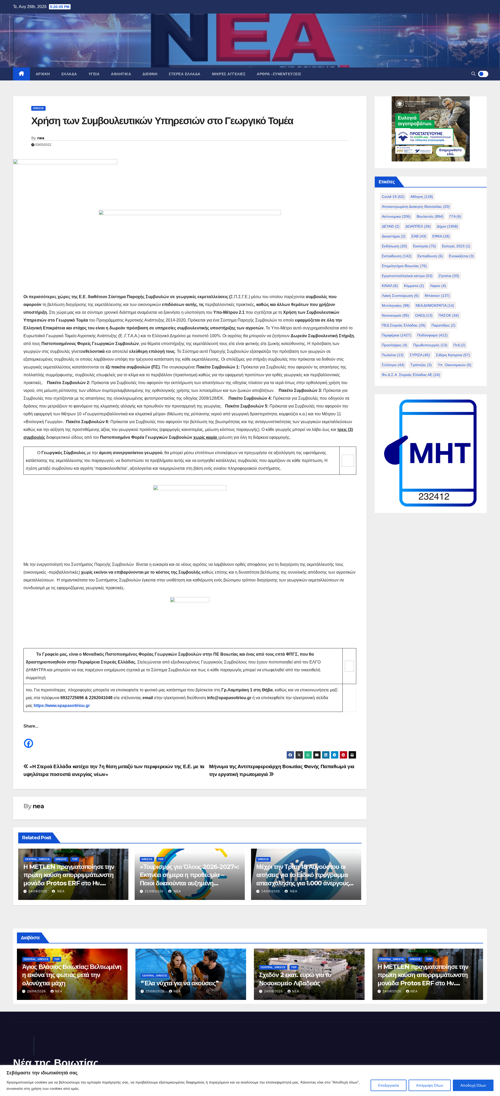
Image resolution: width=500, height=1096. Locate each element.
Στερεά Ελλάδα (185, 74)
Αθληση (421, 197)
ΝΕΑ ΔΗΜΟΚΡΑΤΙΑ (435, 305)
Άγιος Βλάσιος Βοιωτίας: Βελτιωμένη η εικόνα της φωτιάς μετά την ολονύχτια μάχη (71, 975)
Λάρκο (438, 286)
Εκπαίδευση (396, 256)
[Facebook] (28, 739)
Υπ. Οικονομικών (454, 365)
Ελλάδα (69, 74)
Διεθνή (149, 74)
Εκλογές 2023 (456, 246)
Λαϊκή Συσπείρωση (400, 295)
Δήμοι (447, 226)
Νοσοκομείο (395, 315)
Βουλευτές (430, 216)
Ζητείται (449, 276)
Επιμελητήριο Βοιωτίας (404, 266)
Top (75, 859)
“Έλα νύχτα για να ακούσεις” (179, 983)
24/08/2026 (37, 891)
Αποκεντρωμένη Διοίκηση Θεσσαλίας (416, 206)
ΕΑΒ (418, 236)
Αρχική (43, 74)
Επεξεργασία (388, 1085)
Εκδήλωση (394, 246)
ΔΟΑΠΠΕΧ (418, 226)
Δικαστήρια (393, 236)
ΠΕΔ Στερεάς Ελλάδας (404, 325)
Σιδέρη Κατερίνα (453, 355)
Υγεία (94, 74)
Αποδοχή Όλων (473, 1085)
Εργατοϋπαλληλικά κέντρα (407, 276)
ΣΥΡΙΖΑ (420, 355)
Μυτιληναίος (396, 305)
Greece (38, 108)
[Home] (21, 73)
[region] (250, 1080)
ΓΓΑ (455, 216)
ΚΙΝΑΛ (390, 286)
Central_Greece (37, 859)
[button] (473, 74)
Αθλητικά (121, 74)
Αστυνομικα (396, 216)
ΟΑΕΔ (424, 315)
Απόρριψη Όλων (429, 1085)
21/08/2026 (154, 891)
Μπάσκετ (437, 295)
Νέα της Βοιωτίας (56, 1062)
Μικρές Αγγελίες (229, 74)
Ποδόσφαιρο (432, 335)
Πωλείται (393, 355)
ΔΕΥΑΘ (390, 226)
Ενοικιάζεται (461, 256)
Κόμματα (414, 286)
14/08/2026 (270, 891)
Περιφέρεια (396, 335)
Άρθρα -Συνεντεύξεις (279, 74)
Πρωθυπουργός (430, 345)
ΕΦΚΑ (441, 236)
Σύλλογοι (393, 365)
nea (40, 138)
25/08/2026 (155, 991)
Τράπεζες (421, 365)
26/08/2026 (37, 991)
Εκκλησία (424, 246)
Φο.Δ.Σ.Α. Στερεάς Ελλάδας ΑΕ (411, 375)
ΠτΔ (459, 345)
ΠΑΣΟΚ (449, 315)
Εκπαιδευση (430, 256)
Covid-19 (393, 197)
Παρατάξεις (443, 325)
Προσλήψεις (394, 345)
